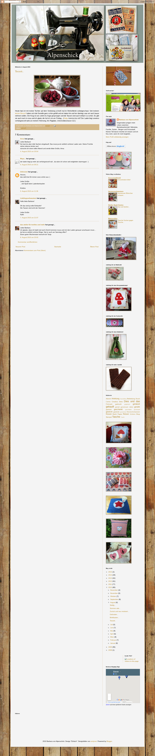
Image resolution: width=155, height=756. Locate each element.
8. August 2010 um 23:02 (29, 237)
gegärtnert (127, 404)
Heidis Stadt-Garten (115, 205)
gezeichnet (123, 412)
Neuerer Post (20, 247)
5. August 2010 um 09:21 (29, 165)
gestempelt (137, 409)
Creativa (115, 402)
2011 (110, 584)
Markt (115, 414)
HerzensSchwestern (133, 412)
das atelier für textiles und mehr (32, 225)
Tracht (122, 417)
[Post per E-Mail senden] (54, 126)
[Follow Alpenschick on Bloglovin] (115, 147)
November (114, 593)
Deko (121, 402)
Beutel (138, 399)
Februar (113, 640)
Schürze (132, 414)
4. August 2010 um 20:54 (29, 151)
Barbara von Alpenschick (129, 120)
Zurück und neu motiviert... (119, 611)
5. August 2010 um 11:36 (29, 191)
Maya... (23, 158)
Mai (111, 631)
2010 (110, 587)
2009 (110, 647)
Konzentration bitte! (124, 180)
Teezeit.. (19, 71)
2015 (110, 572)
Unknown (24, 172)
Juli (111, 624)
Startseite (57, 247)
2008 (110, 650)
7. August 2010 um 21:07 (29, 218)
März (112, 637)
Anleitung (115, 399)
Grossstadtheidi (114, 178)
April (112, 634)
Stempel (109, 417)
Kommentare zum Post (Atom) (35, 250)
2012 (110, 581)
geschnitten (128, 409)
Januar (113, 643)
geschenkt (118, 409)
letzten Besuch (20, 113)
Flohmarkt (109, 404)
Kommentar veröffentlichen (27, 242)
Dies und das (132, 401)
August (113, 602)
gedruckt (118, 404)
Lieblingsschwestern (28, 198)
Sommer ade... (115, 608)
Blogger (109, 741)
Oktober (113, 596)
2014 (110, 575)
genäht (137, 407)
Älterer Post (94, 247)
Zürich (108, 704)
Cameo (108, 402)
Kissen (109, 414)
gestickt (109, 412)
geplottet (109, 409)
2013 (110, 578)
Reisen (126, 414)
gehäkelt (136, 404)
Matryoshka (112, 218)
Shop (138, 414)
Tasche (116, 416)
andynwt (94, 741)
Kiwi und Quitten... (124, 207)
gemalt (117, 407)
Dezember (114, 590)
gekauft (23, 128)
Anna (22, 139)
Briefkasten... (114, 617)
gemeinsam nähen (127, 407)
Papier (120, 414)
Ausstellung (123, 398)
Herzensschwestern (115, 191)
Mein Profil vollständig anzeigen (117, 137)
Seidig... (113, 605)
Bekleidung (131, 399)
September (114, 599)
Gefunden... (114, 614)
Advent (108, 399)
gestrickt (116, 412)
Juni (112, 628)
